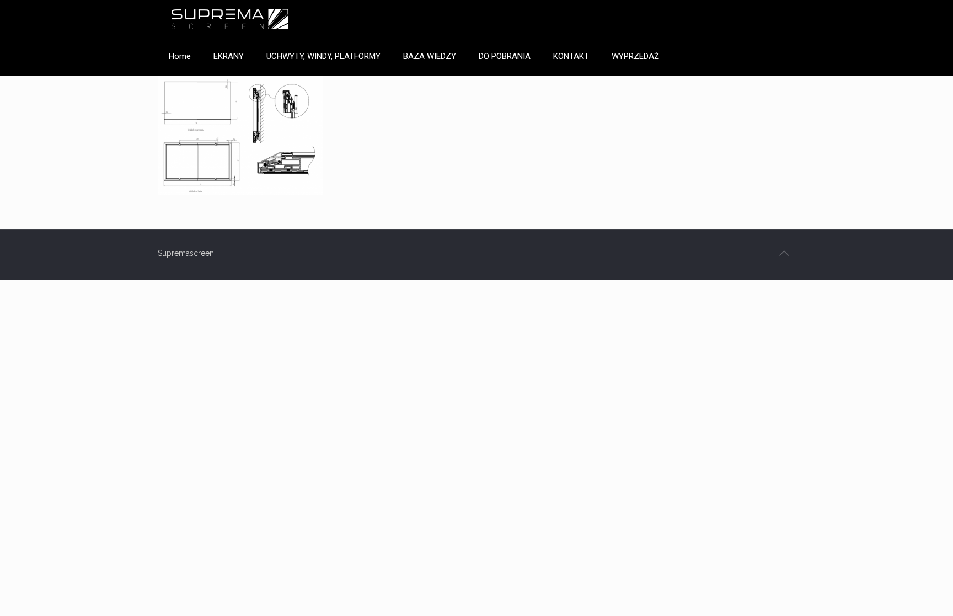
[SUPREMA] (229, 19)
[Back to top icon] (783, 253)
